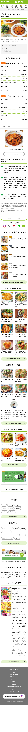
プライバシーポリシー (14, 669)
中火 (25, 178)
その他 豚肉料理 (13, 45)
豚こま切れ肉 (8, 46)
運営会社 (14, 681)
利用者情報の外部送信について (14, 686)
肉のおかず (6, 45)
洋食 (6, 48)
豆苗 (2, 103)
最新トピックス (14, 679)
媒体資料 (14, 689)
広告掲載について (14, 677)
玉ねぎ (15, 46)
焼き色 (22, 181)
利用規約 (14, 672)
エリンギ (12, 46)
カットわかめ (4, 99)
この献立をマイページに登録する (14, 218)
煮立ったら (13, 196)
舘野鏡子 (9, 51)
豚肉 (9, 45)
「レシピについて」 (20, 210)
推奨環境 (14, 684)
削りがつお (4, 107)
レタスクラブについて (14, 691)
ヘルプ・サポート (14, 674)
